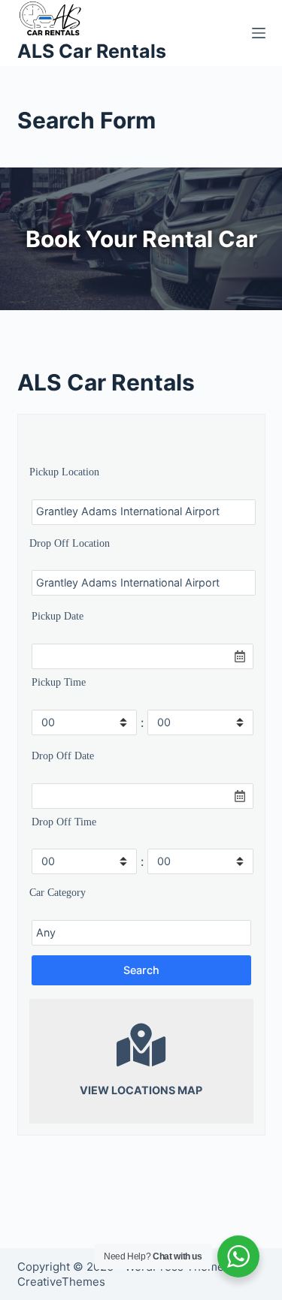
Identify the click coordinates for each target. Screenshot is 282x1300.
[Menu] (258, 33)
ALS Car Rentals (91, 51)
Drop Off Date (63, 756)
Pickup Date (57, 616)
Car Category (57, 892)
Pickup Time (59, 682)
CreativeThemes (61, 1281)
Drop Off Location (69, 543)
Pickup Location (64, 472)
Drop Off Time (64, 822)
